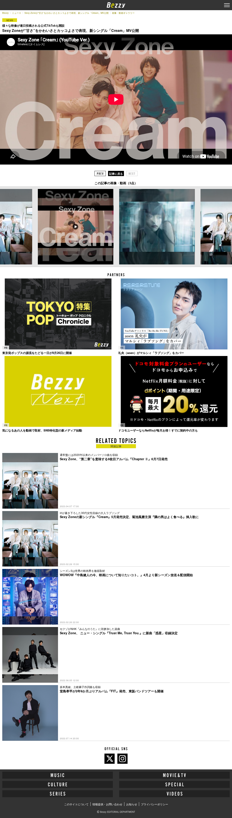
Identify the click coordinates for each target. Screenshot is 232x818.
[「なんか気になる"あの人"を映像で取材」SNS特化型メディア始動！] (58, 391)
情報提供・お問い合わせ (107, 804)
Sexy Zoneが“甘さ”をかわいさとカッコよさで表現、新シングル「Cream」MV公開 (66, 12)
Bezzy (5, 12)
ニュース (16, 12)
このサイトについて (76, 804)
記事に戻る (116, 174)
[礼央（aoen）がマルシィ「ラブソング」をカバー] (174, 313)
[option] (75, 226)
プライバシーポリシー (154, 804)
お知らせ (131, 804)
